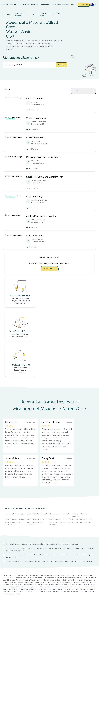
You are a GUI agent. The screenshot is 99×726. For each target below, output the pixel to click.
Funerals (26, 4)
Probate (33, 4)
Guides (53, 4)
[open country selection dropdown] (93, 4)
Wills (20, 4)
